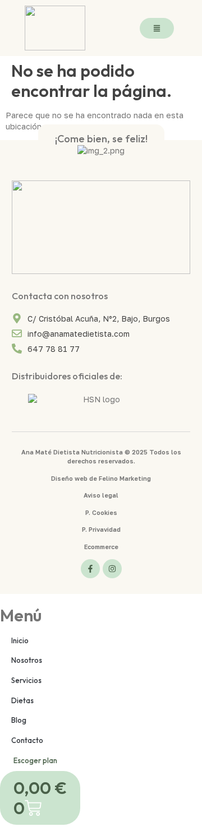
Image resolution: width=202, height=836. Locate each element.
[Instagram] (112, 568)
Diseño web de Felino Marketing (101, 478)
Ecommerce (101, 546)
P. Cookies (101, 512)
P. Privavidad (101, 529)
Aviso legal (101, 495)
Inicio (20, 640)
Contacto (27, 740)
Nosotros (26, 660)
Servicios (26, 680)
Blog (18, 720)
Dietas (22, 700)
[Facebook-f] (90, 568)
